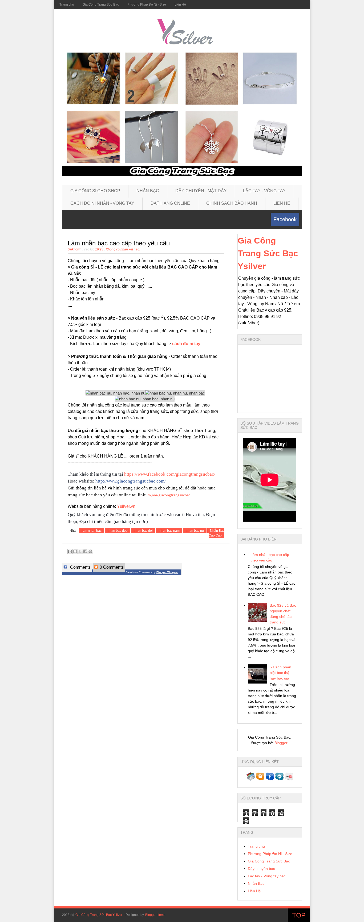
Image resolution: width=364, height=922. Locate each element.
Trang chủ (66, 4)
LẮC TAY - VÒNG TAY (264, 190)
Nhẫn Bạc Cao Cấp (216, 533)
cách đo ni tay (186, 343)
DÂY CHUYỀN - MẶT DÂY (201, 190)
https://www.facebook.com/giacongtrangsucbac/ (169, 474)
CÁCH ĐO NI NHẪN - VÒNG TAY (102, 203)
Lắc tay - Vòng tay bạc (267, 876)
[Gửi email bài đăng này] (70, 551)
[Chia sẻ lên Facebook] (85, 551)
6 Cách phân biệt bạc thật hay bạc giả (280, 672)
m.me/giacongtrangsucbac (169, 495)
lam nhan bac (92, 531)
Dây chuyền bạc (261, 868)
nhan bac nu (195, 531)
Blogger (280, 743)
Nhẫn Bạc (256, 883)
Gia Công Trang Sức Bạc (101, 4)
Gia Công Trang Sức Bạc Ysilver (268, 253)
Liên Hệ (180, 4)
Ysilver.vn (126, 506)
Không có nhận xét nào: (123, 249)
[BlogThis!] (75, 551)
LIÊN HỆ (281, 203)
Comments (80, 567)
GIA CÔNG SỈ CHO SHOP (95, 190)
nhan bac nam (169, 531)
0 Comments (111, 567)
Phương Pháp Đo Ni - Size (146, 4)
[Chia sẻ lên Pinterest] (90, 551)
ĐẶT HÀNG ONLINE (170, 203)
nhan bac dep (118, 531)
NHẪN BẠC (147, 190)
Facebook (285, 219)
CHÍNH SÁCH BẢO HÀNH (231, 203)
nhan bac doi (143, 531)
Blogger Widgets (167, 572)
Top (299, 915)
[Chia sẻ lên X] (80, 551)
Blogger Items (155, 915)
